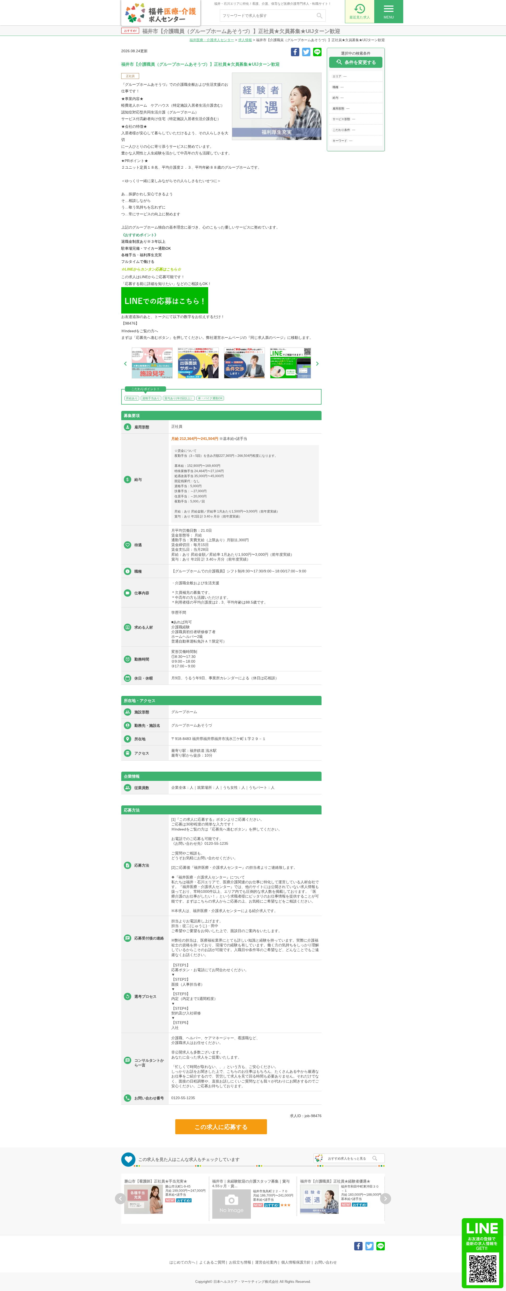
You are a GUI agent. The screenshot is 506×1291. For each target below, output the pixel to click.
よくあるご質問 (212, 1262)
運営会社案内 (266, 1262)
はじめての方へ (182, 1262)
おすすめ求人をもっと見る (347, 1158)
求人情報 (245, 40)
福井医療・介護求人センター (211, 40)
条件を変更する (355, 62)
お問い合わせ (326, 1262)
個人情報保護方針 (296, 1262)
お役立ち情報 (240, 1262)
